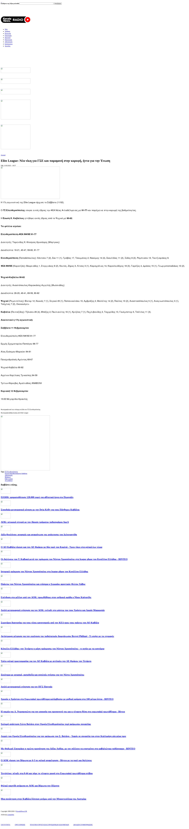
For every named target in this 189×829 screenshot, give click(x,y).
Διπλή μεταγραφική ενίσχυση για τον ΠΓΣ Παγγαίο (26, 686)
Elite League (9, 479)
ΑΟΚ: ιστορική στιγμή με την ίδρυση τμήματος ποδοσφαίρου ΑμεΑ (35, 522)
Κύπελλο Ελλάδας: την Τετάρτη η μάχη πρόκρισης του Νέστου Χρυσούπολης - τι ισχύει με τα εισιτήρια (52, 648)
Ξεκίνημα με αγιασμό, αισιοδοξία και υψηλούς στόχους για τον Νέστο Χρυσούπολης (42, 674)
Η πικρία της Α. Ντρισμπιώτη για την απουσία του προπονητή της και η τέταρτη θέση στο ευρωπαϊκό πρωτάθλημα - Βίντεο (63, 711)
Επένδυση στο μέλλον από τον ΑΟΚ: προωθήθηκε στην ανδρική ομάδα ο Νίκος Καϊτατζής (46, 597)
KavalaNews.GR (21, 811)
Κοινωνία (8, 33)
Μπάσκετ (8, 477)
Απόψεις (7, 31)
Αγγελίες (7, 46)
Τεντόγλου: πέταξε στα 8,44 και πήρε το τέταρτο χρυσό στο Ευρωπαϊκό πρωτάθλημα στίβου (47, 773)
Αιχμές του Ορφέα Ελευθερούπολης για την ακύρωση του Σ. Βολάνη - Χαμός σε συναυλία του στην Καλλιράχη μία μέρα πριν (63, 736)
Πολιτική (7, 38)
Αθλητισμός (8, 42)
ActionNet (10, 815)
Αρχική (3, 155)
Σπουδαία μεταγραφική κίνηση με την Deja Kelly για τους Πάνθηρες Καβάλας (40, 509)
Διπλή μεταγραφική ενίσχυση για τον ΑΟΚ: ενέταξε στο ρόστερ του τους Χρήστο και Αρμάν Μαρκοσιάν (53, 610)
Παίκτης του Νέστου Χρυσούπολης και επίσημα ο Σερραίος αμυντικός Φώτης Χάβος (43, 584)
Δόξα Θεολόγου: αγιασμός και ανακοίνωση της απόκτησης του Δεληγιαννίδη (39, 534)
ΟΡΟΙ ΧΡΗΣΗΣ (20, 825)
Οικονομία (8, 35)
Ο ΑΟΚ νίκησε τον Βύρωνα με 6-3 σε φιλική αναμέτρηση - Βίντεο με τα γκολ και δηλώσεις (46, 760)
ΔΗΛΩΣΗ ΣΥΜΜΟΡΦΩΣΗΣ (83, 825)
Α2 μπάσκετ (9, 480)
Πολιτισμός (8, 40)
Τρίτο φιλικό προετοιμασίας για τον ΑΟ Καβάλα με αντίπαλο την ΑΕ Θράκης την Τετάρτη (46, 661)
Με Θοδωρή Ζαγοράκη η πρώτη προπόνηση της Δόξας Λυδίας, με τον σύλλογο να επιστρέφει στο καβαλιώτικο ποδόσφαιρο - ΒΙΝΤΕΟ (68, 748)
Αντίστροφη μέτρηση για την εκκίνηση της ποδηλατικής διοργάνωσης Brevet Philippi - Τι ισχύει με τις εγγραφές (57, 636)
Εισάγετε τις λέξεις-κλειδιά (10, 3)
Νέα (6, 29)
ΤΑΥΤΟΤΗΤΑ (5, 825)
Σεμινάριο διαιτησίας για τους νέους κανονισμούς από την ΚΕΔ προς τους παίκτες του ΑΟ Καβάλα (50, 622)
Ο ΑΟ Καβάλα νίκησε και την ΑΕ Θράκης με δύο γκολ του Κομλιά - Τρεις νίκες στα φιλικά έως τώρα (51, 547)
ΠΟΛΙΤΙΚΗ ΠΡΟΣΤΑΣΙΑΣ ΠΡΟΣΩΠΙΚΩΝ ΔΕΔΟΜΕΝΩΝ (49, 825)
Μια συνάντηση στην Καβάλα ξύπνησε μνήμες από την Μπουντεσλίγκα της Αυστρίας (43, 799)
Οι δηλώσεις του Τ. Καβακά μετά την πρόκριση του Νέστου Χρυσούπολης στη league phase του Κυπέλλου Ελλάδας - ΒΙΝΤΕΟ (64, 559)
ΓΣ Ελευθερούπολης (11, 472)
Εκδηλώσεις (9, 44)
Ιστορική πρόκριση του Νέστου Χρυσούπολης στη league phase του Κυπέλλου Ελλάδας (44, 571)
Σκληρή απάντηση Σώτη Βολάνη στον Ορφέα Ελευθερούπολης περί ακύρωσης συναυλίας (46, 724)
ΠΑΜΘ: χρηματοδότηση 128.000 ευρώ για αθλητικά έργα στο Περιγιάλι (37, 497)
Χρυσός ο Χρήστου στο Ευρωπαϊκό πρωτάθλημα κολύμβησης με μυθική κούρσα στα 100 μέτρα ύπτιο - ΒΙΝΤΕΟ (57, 699)
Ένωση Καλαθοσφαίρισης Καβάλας (16, 473)
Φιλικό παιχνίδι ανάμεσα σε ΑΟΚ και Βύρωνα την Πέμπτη (30, 785)
